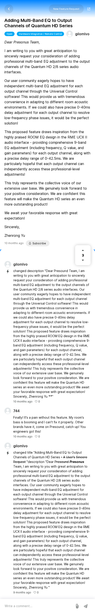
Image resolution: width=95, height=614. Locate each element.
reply (45, 436)
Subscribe (39, 243)
